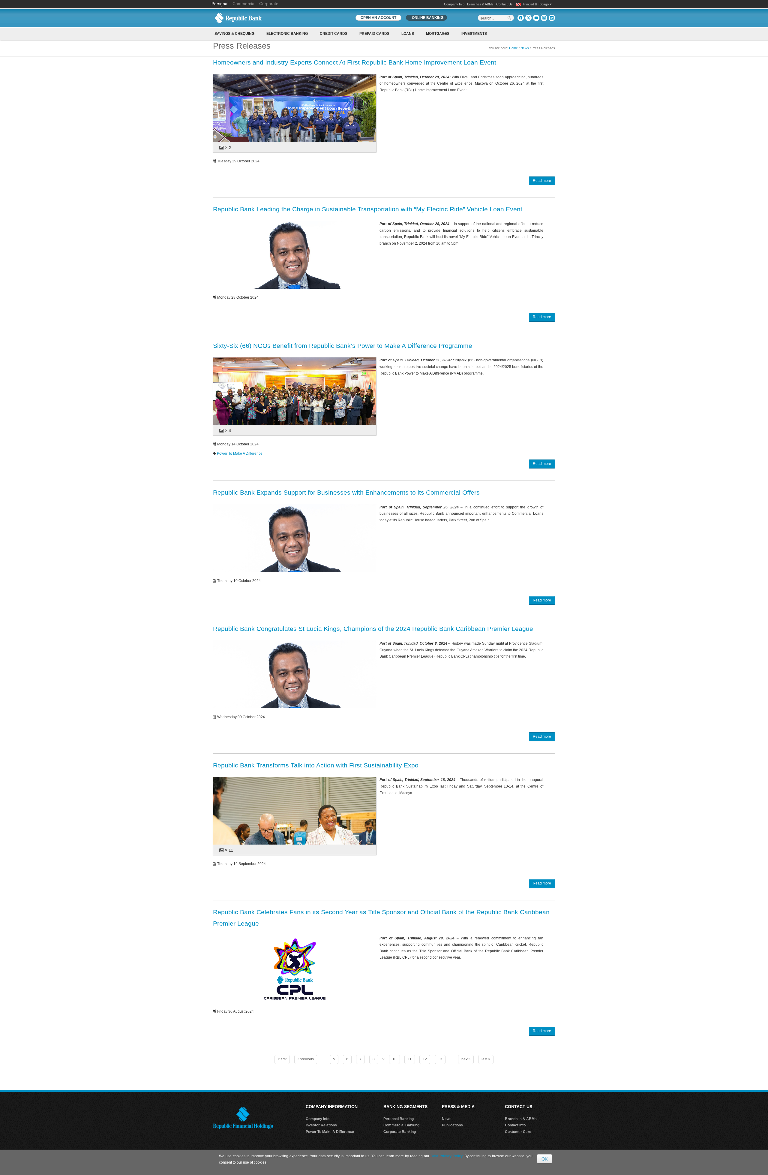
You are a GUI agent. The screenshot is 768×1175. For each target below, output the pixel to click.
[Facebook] (521, 18)
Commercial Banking (401, 1125)
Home (513, 48)
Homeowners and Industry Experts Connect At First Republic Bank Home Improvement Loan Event (354, 62)
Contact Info (515, 1125)
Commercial (243, 3)
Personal (221, 3)
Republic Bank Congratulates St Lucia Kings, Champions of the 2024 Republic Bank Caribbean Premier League (373, 628)
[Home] (238, 18)
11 (410, 1059)
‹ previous (306, 1059)
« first (282, 1059)
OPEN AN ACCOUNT (378, 18)
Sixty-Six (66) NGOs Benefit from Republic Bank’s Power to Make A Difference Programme (342, 345)
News (524, 48)
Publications (452, 1125)
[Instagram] (544, 18)
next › (465, 1059)
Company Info (454, 4)
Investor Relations (321, 1125)
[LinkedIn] (552, 18)
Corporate (268, 3)
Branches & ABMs (480, 4)
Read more (542, 181)
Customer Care (518, 1132)
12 (425, 1059)
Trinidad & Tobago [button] (536, 4)
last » (486, 1059)
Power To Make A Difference (239, 453)
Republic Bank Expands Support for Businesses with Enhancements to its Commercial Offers (346, 492)
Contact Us (504, 4)
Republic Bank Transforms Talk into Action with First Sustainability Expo (315, 765)
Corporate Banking (399, 1132)
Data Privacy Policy (446, 1156)
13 (440, 1059)
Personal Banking (398, 1119)
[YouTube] (536, 18)
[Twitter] (528, 18)
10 (394, 1059)
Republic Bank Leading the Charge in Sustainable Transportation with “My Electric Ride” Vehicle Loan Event (367, 209)
